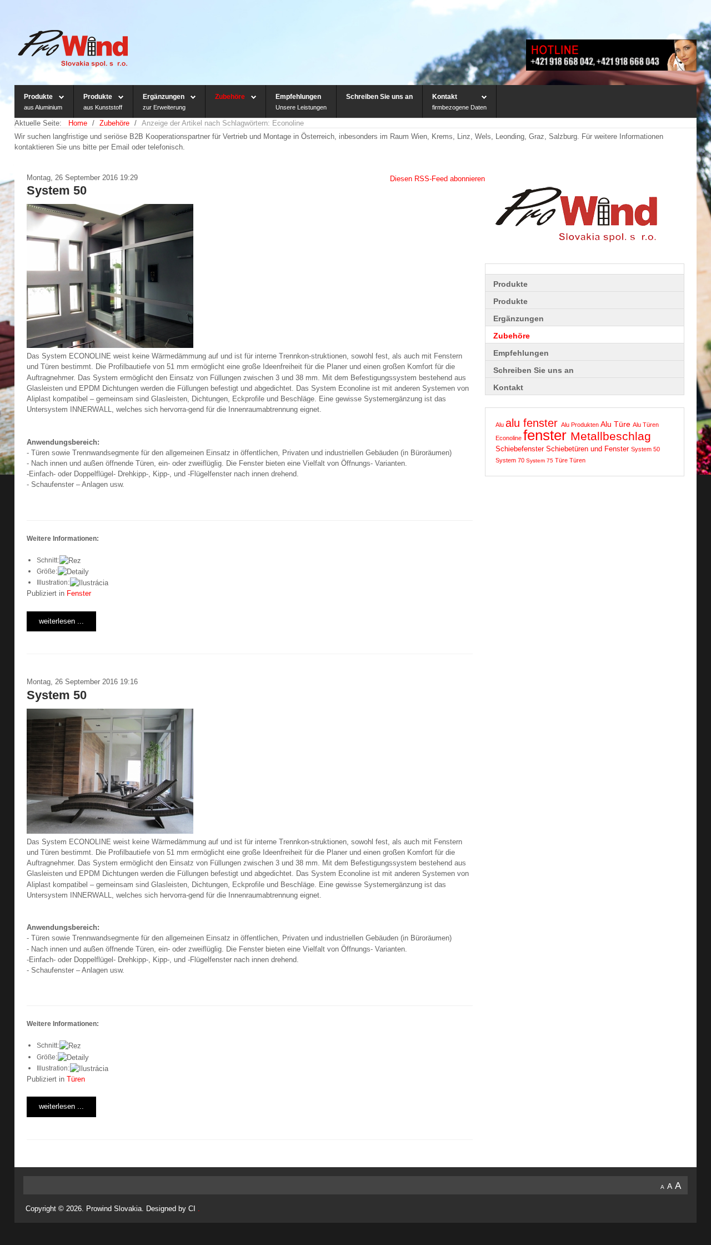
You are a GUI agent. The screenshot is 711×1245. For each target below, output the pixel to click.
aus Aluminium (43, 107)
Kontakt (444, 97)
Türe (562, 460)
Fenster (79, 593)
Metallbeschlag (610, 436)
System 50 (57, 190)
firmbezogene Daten (459, 107)
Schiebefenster (520, 449)
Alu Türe (616, 424)
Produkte (38, 97)
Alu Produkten (580, 424)
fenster (546, 435)
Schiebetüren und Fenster (588, 449)
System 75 (540, 460)
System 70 (510, 460)
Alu (500, 424)
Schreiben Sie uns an (379, 97)
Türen (76, 1079)
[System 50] (110, 275)
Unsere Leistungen (301, 107)
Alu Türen (646, 424)
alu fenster (533, 423)
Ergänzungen (163, 97)
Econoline (509, 438)
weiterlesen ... (61, 621)
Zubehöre (230, 97)
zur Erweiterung (164, 107)
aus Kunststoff (102, 107)
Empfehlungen (298, 97)
